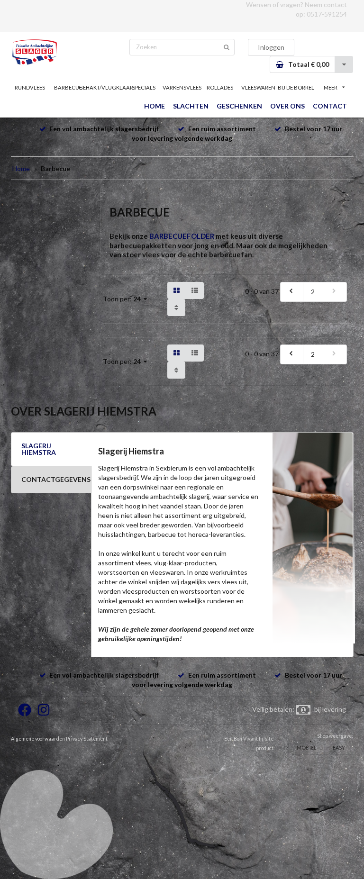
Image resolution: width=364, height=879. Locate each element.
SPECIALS (143, 87)
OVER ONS (287, 106)
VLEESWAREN (258, 87)
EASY (339, 747)
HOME (154, 106)
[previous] (292, 291)
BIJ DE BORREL (296, 87)
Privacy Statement (87, 739)
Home (21, 168)
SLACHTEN (191, 106)
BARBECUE (68, 87)
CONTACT (330, 106)
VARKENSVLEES (182, 87)
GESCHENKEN (239, 106)
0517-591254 (327, 14)
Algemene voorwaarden (38, 739)
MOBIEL (307, 747)
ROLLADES (220, 87)
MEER (330, 87)
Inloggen (271, 47)
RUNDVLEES (30, 87)
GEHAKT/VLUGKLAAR (106, 87)
